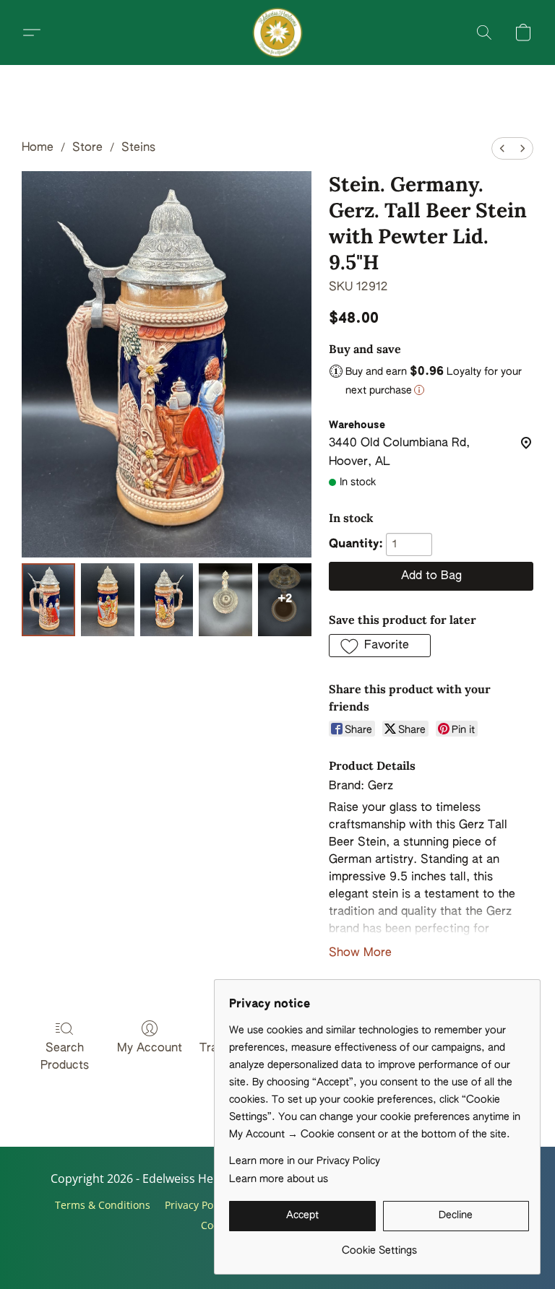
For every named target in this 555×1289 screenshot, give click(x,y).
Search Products (64, 1057)
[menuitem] (502, 148)
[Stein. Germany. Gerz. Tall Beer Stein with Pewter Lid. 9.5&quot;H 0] (48, 599)
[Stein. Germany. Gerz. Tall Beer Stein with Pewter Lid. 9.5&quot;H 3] (225, 599)
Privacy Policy (197, 1205)
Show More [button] (360, 953)
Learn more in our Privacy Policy (304, 1161)
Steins (138, 148)
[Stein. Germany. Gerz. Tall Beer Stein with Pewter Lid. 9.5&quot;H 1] (107, 599)
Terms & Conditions (102, 1205)
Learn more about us (278, 1179)
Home (37, 148)
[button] (277, 32)
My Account (149, 1048)
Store (87, 148)
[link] (379, 1245)
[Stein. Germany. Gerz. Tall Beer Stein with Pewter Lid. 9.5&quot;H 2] (167, 599)
